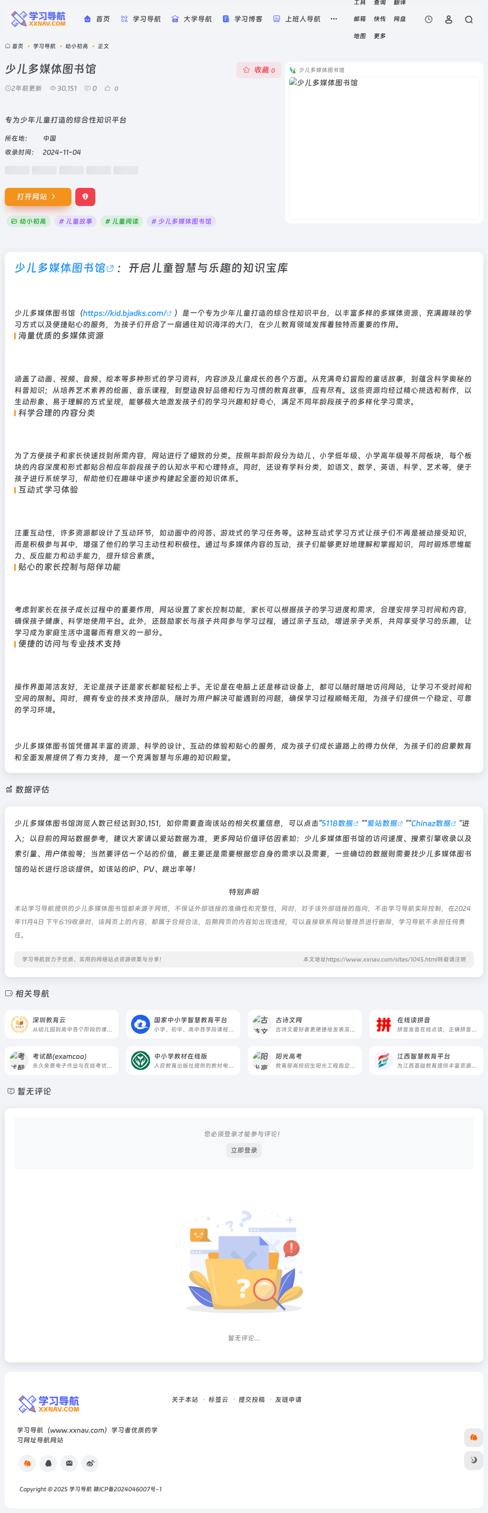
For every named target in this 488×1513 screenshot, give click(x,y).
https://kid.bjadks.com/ (124, 313)
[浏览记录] (428, 19)
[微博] (90, 1463)
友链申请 (288, 1399)
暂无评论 (34, 1091)
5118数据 (337, 823)
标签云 (218, 1399)
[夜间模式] (473, 1460)
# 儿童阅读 (122, 221)
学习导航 (44, 46)
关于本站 (185, 1399)
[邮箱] (69, 1463)
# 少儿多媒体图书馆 (181, 221)
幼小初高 (76, 46)
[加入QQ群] (27, 1463)
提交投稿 (251, 1399)
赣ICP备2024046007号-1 (127, 1489)
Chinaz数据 (431, 823)
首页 (17, 46)
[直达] (110, 1018)
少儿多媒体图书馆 (60, 268)
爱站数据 (382, 823)
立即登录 (244, 1150)
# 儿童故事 (75, 221)
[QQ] (48, 1463)
